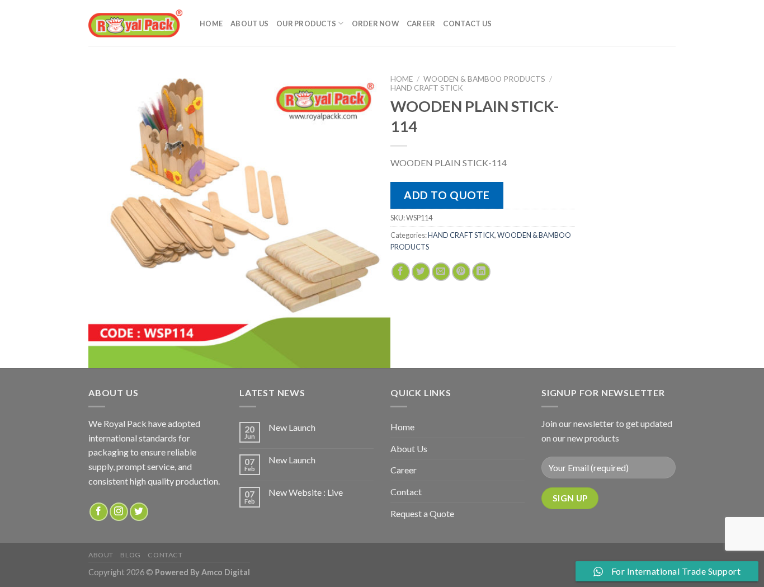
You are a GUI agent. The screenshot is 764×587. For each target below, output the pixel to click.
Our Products (306, 23)
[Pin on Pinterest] (461, 271)
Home (211, 23)
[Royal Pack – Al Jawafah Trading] (135, 23)
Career (421, 23)
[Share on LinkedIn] (481, 271)
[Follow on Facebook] (98, 512)
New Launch (291, 427)
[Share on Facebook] (401, 271)
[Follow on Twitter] (139, 512)
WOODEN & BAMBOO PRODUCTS (484, 78)
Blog (130, 555)
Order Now (375, 23)
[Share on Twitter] (421, 271)
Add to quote (447, 195)
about (101, 555)
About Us (249, 23)
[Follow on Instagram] (119, 512)
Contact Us (467, 23)
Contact (406, 491)
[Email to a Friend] (441, 271)
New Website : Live (305, 492)
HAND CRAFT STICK (426, 87)
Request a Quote (422, 513)
